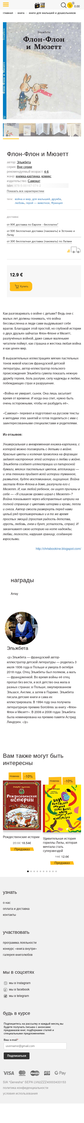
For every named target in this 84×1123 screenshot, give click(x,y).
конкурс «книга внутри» (20, 948)
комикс (46, 176)
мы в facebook (18, 989)
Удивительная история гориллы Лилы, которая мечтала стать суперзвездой (60, 844)
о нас (7, 902)
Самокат (34, 181)
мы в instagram (19, 983)
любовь (19, 203)
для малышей (41, 199)
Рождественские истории (21, 837)
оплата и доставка (16, 908)
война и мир (23, 199)
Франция (57, 203)
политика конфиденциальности (25, 1087)
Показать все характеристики (25, 191)
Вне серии (24, 166)
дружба (56, 199)
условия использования (20, 1093)
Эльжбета (24, 162)
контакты (9, 914)
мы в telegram (18, 995)
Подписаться (16, 1055)
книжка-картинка (28, 176)
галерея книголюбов (18, 954)
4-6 (46, 171)
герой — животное (38, 203)
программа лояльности (20, 942)
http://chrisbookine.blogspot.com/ (58, 548)
